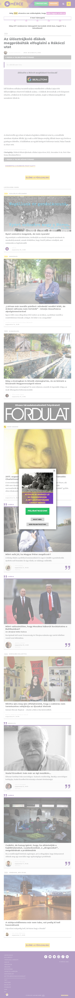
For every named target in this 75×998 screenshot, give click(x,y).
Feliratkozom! (37, 510)
